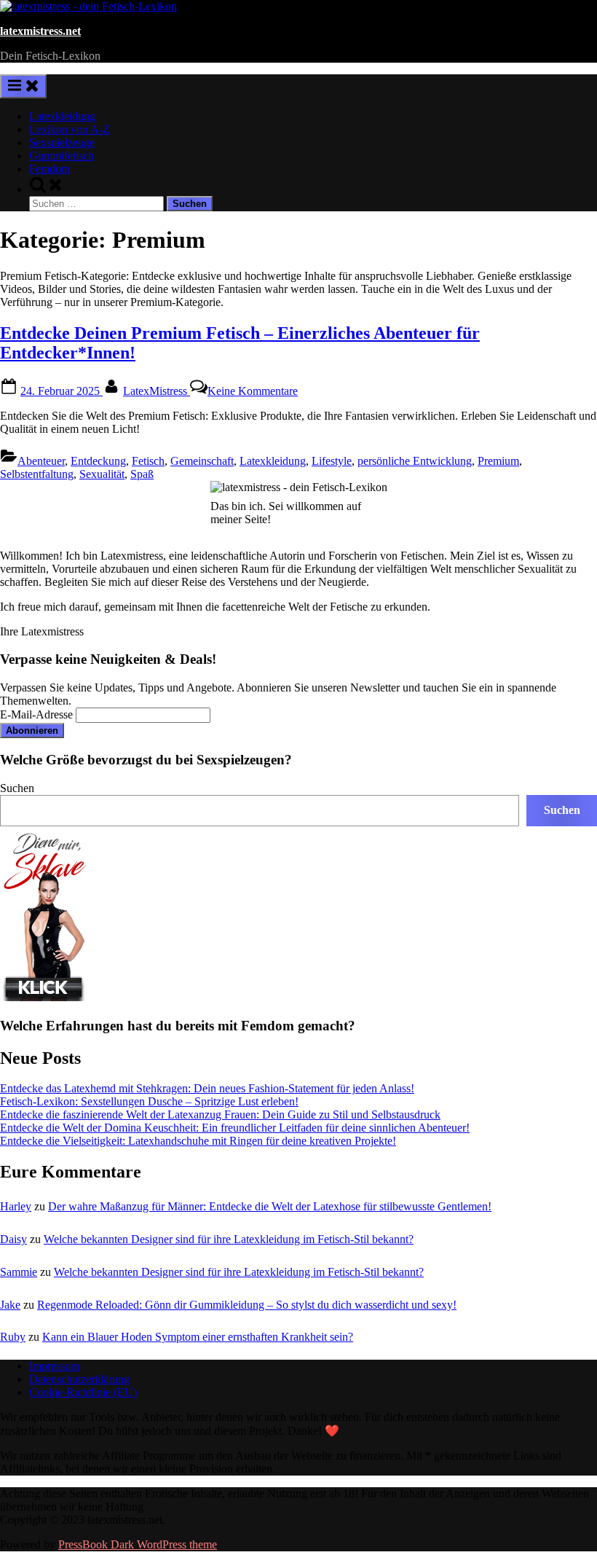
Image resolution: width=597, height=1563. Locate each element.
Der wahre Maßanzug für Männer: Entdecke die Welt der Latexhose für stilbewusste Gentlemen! (269, 1206)
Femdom (49, 168)
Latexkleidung (62, 116)
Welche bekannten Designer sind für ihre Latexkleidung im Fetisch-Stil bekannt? (229, 1239)
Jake (10, 1304)
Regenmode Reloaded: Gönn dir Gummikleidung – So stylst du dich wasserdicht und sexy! (246, 1304)
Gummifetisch (61, 155)
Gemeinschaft (202, 461)
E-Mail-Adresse (36, 714)
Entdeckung (98, 461)
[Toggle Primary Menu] (23, 86)
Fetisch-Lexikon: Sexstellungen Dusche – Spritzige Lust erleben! (149, 1101)
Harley (15, 1206)
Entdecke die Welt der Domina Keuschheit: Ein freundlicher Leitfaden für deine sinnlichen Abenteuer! (235, 1127)
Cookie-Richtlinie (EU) (83, 1392)
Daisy (13, 1239)
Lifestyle (332, 461)
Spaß (142, 474)
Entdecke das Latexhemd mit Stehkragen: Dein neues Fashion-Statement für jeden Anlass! (207, 1088)
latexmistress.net (40, 31)
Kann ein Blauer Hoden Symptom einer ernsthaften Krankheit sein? (197, 1337)
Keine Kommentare (252, 391)
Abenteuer (41, 461)
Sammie (18, 1272)
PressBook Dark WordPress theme (137, 1544)
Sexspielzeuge (62, 142)
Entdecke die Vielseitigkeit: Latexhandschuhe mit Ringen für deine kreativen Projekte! (198, 1141)
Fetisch (148, 461)
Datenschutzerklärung (79, 1379)
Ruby (12, 1337)
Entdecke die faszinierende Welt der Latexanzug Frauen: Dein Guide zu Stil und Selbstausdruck (220, 1114)
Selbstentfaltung (37, 474)
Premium (498, 461)
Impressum (54, 1366)
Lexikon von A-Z (69, 129)
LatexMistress (156, 391)
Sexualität (101, 474)
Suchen (17, 788)
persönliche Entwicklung (414, 461)
